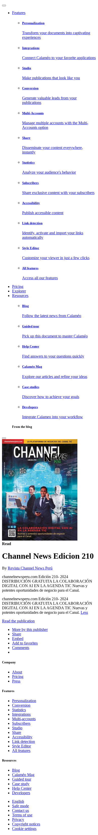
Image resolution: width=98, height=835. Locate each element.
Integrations (21, 714)
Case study (20, 784)
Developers (21, 793)
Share (16, 732)
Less (84, 612)
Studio (17, 728)
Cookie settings (24, 828)
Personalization (24, 701)
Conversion (21, 705)
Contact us (20, 810)
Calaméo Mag (23, 775)
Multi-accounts (24, 719)
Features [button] (18, 13)
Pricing (17, 286)
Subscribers (21, 723)
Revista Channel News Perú (30, 568)
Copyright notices (26, 824)
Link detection (23, 741)
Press (16, 681)
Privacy (18, 819)
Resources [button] (20, 295)
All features (21, 750)
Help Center (21, 788)
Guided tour (21, 779)
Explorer (19, 291)
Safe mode (20, 806)
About (17, 672)
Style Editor (21, 746)
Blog (16, 770)
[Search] (4, 438)
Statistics (19, 710)
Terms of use (22, 815)
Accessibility (22, 737)
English (18, 801)
